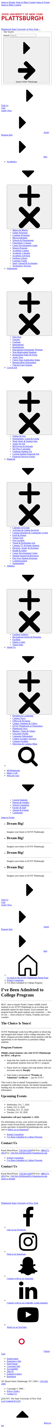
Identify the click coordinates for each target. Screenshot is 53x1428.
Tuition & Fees (19, 436)
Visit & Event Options (22, 365)
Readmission (18, 347)
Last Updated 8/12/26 (10, 1401)
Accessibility (12, 1369)
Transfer (16, 339)
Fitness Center (18, 642)
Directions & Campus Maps (24, 744)
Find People (12, 1364)
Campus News (19, 718)
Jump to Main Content (26, 2)
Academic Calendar (21, 253)
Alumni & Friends (20, 810)
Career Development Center (24, 245)
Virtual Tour (17, 538)
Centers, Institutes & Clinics (24, 723)
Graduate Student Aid (22, 451)
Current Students (19, 800)
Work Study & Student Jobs (24, 441)
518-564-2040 (25, 1150)
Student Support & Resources (25, 555)
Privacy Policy (13, 1391)
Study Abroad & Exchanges (24, 263)
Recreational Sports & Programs (26, 637)
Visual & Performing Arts (23, 543)
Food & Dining (19, 535)
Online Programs (20, 232)
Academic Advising (21, 255)
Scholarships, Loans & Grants (25, 438)
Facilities (16, 639)
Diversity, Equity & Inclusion (25, 548)
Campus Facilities (20, 741)
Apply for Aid (18, 444)
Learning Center (19, 261)
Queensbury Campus (21, 243)
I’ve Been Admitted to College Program (24, 1137)
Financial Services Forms (23, 456)
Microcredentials (19, 238)
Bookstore (11, 1376)
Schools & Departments (23, 240)
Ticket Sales (17, 644)
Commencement (19, 561)
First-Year (16, 337)
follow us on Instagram (18, 1129)
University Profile (20, 733)
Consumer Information (22, 736)
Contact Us (12, 1394)
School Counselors (20, 805)
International (18, 344)
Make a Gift (12, 773)
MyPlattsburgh (13, 770)
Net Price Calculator (21, 449)
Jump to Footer (43, 2)
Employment (12, 1358)
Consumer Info (13, 1366)
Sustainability (18, 563)
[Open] (29, 207)
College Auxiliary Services (24, 739)
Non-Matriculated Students (24, 352)
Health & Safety (19, 550)
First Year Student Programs (24, 558)
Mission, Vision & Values (23, 731)
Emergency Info (14, 1361)
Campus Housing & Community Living (30, 533)
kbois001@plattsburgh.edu (35, 1153)
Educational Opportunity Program (27, 349)
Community (17, 812)
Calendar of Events (21, 527)
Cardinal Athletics (20, 634)
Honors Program (19, 248)
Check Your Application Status (26, 360)
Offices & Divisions (21, 721)
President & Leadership (22, 716)
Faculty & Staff (19, 807)
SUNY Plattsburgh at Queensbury (27, 726)
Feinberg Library (20, 258)
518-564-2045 (16, 1153)
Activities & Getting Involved (25, 530)
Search (6, 35)
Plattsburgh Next (19, 728)
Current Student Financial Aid (25, 454)
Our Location (18, 540)
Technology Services (21, 266)
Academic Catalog (20, 250)
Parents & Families (20, 802)
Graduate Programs (21, 235)
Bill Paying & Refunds (22, 446)
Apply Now (17, 357)
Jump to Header (8, 2)
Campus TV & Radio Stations (25, 545)
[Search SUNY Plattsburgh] (28, 765)
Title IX (10, 1371)
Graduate (16, 342)
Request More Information (24, 362)
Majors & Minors (20, 230)
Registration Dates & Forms (24, 355)
